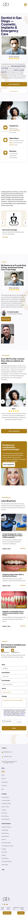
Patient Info (4, 785)
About (3, 775)
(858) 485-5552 (13, 128)
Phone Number (6, 680)
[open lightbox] (14, 45)
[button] (25, 4)
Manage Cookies (22, 908)
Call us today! (12, 132)
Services (4, 778)
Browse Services (14, 91)
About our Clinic (6, 319)
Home (3, 771)
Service (4, 688)
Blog (3, 789)
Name (3, 664)
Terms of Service (8, 908)
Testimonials (4, 782)
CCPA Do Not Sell (16, 908)
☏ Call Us (21, 913)
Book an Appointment (14, 84)
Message (4, 696)
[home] (6, 4)
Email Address (6, 672)
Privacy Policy (2, 908)
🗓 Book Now (7, 913)
